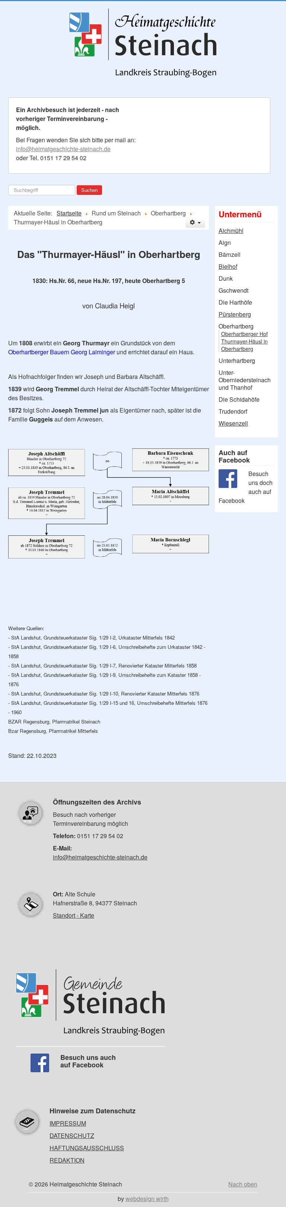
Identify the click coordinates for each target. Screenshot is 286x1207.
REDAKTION (67, 1160)
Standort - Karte (73, 915)
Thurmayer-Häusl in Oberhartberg (244, 344)
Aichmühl (231, 230)
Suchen (89, 189)
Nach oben (242, 1184)
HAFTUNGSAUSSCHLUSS (87, 1148)
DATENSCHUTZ (72, 1135)
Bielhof (228, 266)
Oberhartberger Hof (244, 333)
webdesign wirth (147, 1198)
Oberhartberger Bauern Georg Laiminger (61, 352)
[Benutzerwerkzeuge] (195, 223)
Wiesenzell (233, 423)
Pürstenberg (235, 314)
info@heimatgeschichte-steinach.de (63, 148)
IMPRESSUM (68, 1123)
